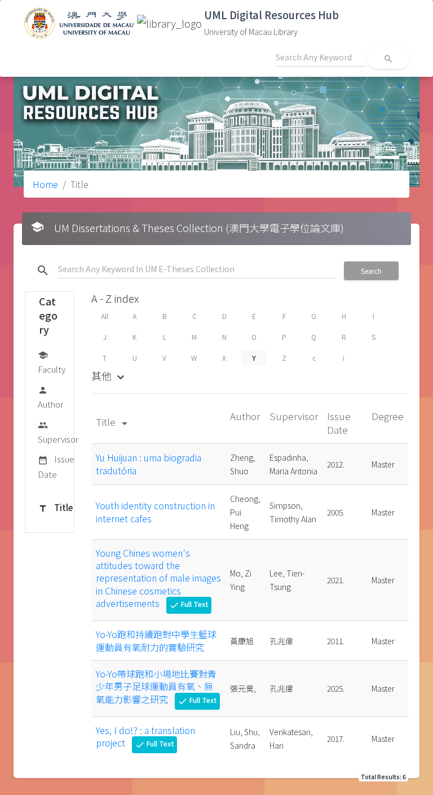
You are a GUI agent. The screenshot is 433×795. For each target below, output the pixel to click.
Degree (388, 416)
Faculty (51, 362)
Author (50, 397)
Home (45, 184)
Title (55, 507)
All (104, 316)
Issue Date (56, 466)
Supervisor (58, 432)
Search (371, 271)
